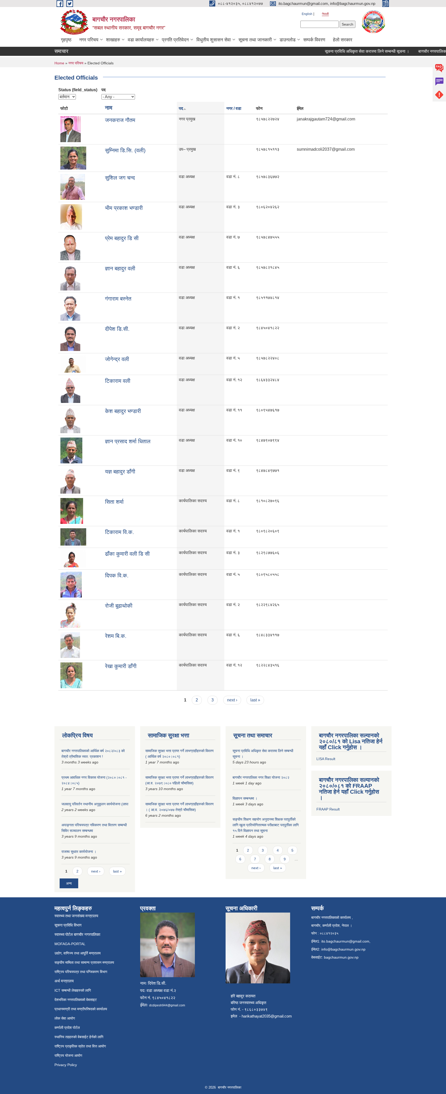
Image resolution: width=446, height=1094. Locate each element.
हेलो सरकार (342, 39)
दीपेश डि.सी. (117, 329)
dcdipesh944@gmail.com (167, 1005)
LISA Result (325, 759)
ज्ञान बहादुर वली (120, 268)
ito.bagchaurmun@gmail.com (345, 941)
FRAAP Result (328, 809)
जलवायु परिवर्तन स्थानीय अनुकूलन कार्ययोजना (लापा (94, 804)
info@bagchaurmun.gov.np (343, 949)
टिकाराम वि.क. (119, 532)
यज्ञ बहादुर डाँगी (120, 472)
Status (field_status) (77, 90)
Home (59, 63)
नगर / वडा (233, 108)
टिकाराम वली (117, 381)
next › (232, 700)
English (307, 14)
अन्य (69, 883)
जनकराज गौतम (120, 120)
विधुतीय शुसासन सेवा (213, 39)
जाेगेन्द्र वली (117, 359)
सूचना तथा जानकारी (255, 39)
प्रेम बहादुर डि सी (122, 238)
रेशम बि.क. (115, 636)
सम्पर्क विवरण (314, 39)
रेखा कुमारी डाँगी (121, 666)
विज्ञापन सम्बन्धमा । (245, 798)
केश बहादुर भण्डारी (123, 411)
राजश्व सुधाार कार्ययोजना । (78, 852)
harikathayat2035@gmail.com (267, 1016)
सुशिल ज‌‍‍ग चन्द (120, 178)
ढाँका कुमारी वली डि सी (127, 554)
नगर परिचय (88, 39)
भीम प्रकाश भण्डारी (124, 208)
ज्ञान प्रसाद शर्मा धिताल (127, 441)
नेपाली (325, 14)
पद (103, 90)
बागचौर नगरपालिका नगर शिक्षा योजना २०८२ (261, 777)
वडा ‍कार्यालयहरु (141, 39)
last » (255, 700)
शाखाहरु (113, 39)
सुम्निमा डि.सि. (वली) (125, 150)
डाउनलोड (288, 39)
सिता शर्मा (114, 502)
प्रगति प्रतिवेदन (175, 39)
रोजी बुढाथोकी (118, 606)
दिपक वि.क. (117, 575)
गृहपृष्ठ (66, 39)
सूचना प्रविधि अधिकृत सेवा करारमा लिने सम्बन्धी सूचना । (355, 51)
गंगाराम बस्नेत (118, 299)
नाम (108, 108)
